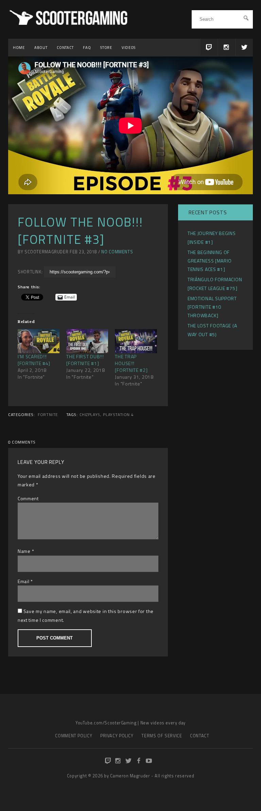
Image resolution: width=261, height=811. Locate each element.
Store (106, 47)
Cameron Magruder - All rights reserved (152, 776)
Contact (65, 47)
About (41, 47)
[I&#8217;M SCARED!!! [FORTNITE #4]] (38, 341)
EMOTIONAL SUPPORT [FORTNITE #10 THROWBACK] (212, 307)
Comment (28, 498)
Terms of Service (161, 736)
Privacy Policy (117, 736)
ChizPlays (90, 415)
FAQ (87, 47)
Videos (129, 47)
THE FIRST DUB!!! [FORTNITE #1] (85, 360)
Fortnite (48, 415)
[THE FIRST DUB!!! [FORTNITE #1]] (87, 341)
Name (24, 551)
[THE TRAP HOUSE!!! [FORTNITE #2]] (136, 341)
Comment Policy (73, 736)
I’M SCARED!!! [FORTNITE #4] (34, 360)
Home (19, 47)
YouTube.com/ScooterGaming (106, 723)
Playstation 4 (118, 415)
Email (24, 581)
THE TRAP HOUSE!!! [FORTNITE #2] (131, 363)
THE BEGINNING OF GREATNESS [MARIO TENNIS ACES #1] (210, 261)
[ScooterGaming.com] (69, 22)
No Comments (117, 252)
